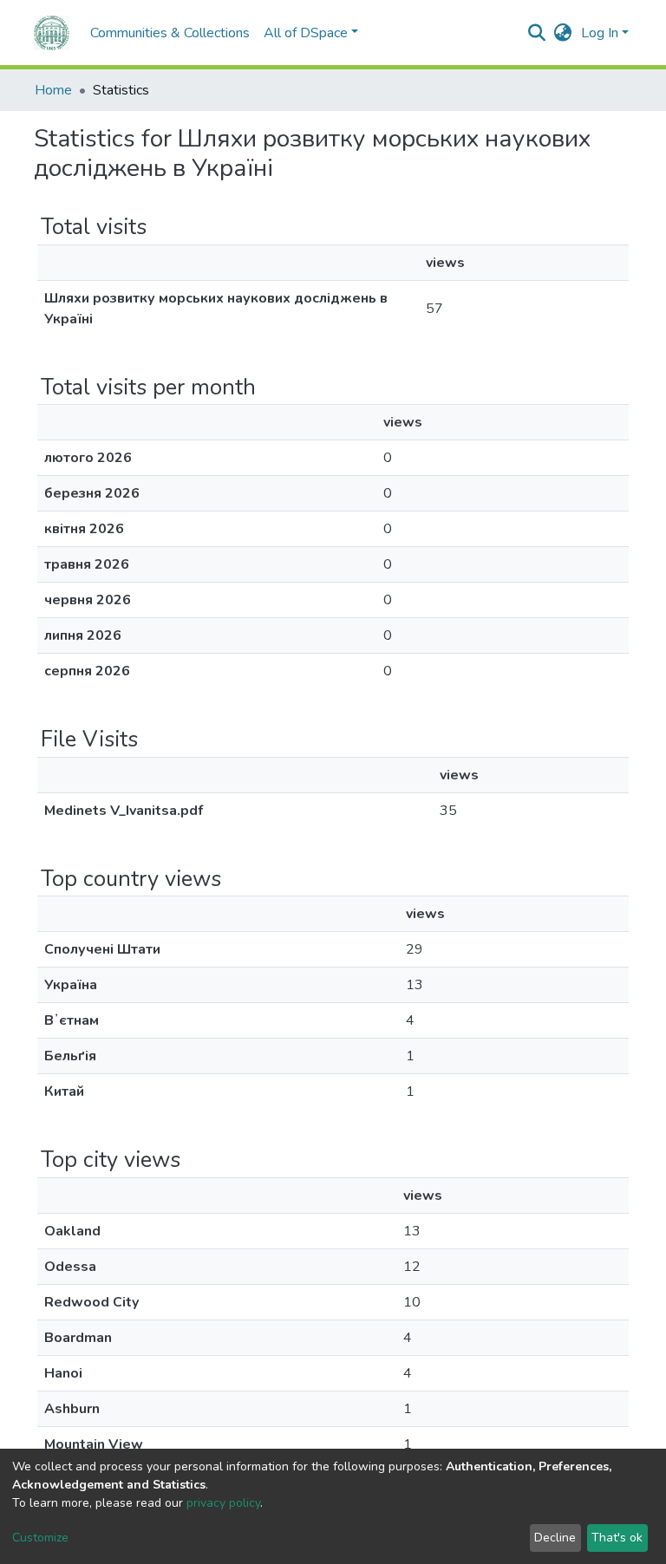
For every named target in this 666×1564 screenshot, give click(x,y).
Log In (599, 32)
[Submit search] (537, 33)
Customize (40, 1537)
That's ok (617, 1537)
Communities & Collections (170, 32)
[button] (563, 33)
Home (53, 90)
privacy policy (223, 1503)
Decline (555, 1537)
